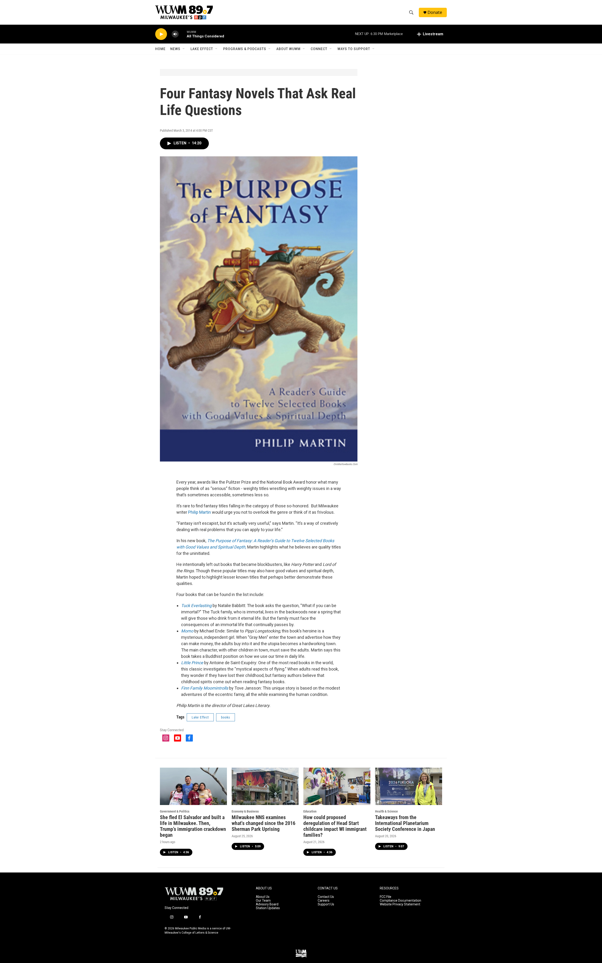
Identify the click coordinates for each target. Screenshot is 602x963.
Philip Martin (199, 512)
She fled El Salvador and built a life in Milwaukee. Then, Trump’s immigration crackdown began (193, 826)
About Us (262, 897)
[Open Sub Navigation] (184, 49)
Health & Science (386, 811)
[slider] (182, 34)
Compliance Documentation (400, 900)
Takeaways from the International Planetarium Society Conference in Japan (405, 823)
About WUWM (288, 49)
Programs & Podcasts (244, 49)
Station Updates (268, 908)
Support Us (326, 904)
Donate (435, 12)
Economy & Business (245, 811)
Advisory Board (267, 904)
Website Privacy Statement (400, 904)
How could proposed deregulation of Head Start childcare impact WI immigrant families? (335, 826)
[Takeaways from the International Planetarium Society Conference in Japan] (408, 786)
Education (310, 811)
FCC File (385, 897)
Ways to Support (353, 49)
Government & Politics (174, 811)
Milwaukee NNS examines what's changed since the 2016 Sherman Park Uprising (263, 823)
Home (160, 49)
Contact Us (326, 897)
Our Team (263, 900)
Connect (319, 49)
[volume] (175, 34)
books (225, 717)
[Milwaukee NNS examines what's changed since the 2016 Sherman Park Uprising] (265, 786)
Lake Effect (201, 49)
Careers (323, 900)
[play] (161, 34)
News (175, 49)
